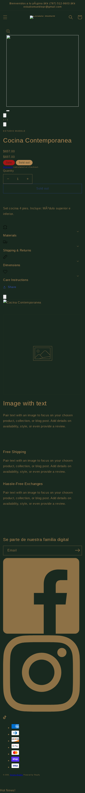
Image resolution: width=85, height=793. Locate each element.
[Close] (4, 297)
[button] (5, 17)
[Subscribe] (77, 550)
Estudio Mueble (16, 775)
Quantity (8, 170)
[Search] (70, 17)
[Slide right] (4, 124)
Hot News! (7, 790)
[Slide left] (4, 115)
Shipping (8, 167)
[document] (42, 303)
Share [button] (12, 287)
